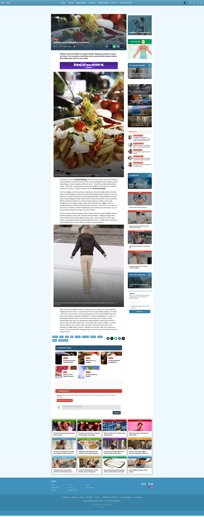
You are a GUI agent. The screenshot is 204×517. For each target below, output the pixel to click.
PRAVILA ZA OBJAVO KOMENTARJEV (65, 400)
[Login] (201, 3)
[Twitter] (110, 46)
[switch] (185, 3)
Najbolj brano (133, 131)
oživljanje (85, 337)
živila (67, 337)
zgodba (100, 337)
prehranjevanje (63, 340)
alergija (55, 337)
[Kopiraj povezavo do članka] (122, 46)
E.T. (56, 46)
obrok (54, 340)
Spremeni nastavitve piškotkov (110, 497)
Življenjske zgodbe (126, 3)
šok (72, 337)
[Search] (190, 3)
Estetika (114, 3)
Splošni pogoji (138, 497)
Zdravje (63, 3)
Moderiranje (89, 497)
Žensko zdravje (81, 3)
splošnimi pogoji (141, 306)
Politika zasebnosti (126, 497)
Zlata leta (92, 3)
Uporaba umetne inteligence (112, 501)
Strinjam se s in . (140, 306)
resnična (93, 337)
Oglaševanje (65, 497)
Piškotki (97, 497)
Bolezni (70, 3)
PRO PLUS (81, 497)
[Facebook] (197, 3)
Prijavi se (117, 412)
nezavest (77, 337)
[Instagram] (194, 3)
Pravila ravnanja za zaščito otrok (93, 501)
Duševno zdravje (103, 3)
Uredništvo (74, 497)
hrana (61, 337)
